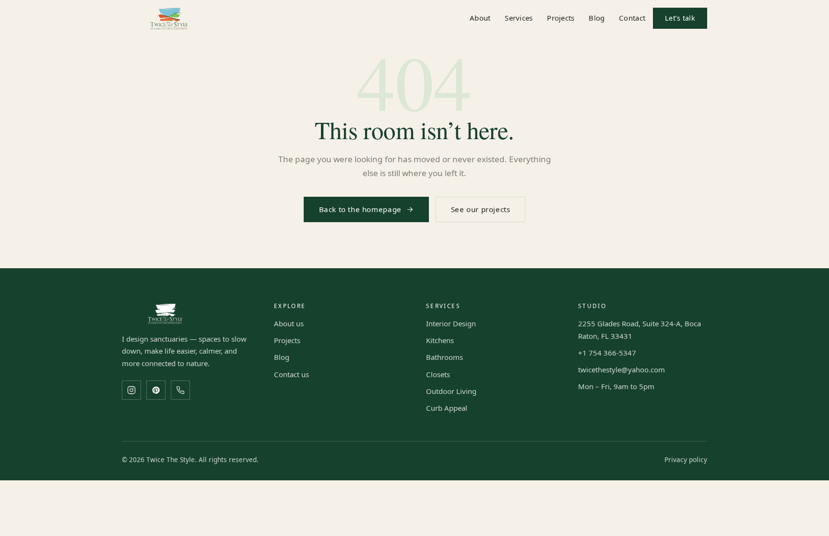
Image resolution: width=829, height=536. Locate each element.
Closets (438, 374)
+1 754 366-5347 (607, 352)
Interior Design (451, 323)
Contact (632, 18)
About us (289, 323)
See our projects (480, 209)
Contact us (291, 374)
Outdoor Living (451, 391)
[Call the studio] (180, 390)
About (480, 18)
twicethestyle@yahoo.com (621, 369)
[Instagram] (131, 390)
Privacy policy (685, 459)
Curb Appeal (446, 408)
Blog (596, 18)
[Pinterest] (156, 390)
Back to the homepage (360, 209)
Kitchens (440, 340)
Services (519, 18)
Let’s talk (680, 18)
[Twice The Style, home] (169, 18)
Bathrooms (444, 357)
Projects (560, 18)
